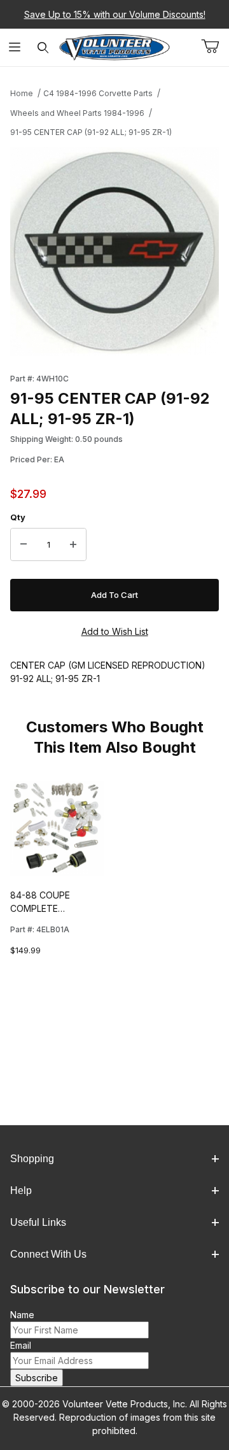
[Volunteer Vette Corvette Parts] (114, 46)
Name (22, 1314)
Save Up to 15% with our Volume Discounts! (114, 14)
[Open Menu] (14, 47)
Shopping (32, 1158)
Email (20, 1345)
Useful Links (38, 1222)
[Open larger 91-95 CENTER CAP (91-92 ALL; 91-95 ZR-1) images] (114, 251)
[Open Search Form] (43, 47)
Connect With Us (48, 1254)
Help (21, 1190)
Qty (17, 517)
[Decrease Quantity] (23, 544)
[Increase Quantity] (73, 544)
